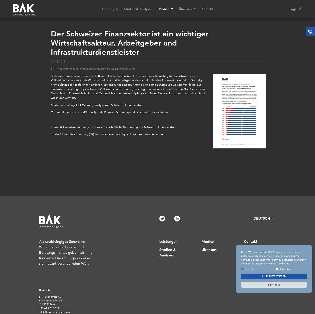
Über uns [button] (186, 9)
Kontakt (207, 9)
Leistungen (110, 9)
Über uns (209, 250)
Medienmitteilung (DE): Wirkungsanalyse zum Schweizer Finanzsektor (96, 105)
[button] (263, 218)
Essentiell (250, 269)
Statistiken (285, 269)
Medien (207, 241)
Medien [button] (164, 9)
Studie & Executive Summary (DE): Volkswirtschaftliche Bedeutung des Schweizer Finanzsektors (113, 127)
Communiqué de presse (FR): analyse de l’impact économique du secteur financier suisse (109, 112)
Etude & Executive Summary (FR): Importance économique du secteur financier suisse (107, 134)
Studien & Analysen (138, 9)
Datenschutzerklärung (276, 263)
